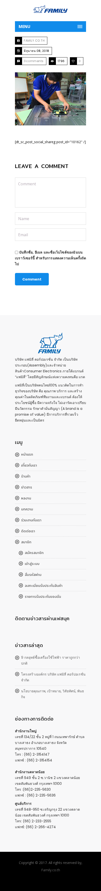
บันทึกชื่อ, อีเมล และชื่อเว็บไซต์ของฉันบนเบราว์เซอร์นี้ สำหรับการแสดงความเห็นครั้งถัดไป (50, 258)
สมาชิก (26, 542)
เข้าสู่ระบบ (32, 563)
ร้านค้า (25, 476)
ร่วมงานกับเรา (31, 520)
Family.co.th (50, 870)
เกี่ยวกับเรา (29, 465)
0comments (34, 61)
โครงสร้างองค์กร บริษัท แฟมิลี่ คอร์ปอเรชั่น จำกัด (53, 677)
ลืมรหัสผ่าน (33, 574)
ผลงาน (26, 498)
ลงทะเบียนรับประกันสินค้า (44, 585)
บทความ (27, 509)
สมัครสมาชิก (34, 552)
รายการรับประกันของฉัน (43, 596)
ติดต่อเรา (28, 531)
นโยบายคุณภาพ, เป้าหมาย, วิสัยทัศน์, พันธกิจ (52, 694)
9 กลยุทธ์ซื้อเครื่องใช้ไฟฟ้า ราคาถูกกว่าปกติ (50, 660)
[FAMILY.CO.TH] (50, 11)
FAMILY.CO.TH (34, 40)
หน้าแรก (27, 454)
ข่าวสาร (26, 487)
